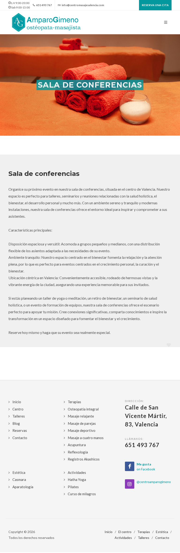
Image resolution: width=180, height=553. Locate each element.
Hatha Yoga (77, 479)
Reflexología (78, 452)
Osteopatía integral (83, 409)
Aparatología (22, 487)
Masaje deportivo (81, 430)
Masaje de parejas (82, 423)
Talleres (18, 416)
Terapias (74, 402)
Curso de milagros (82, 494)
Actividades (77, 472)
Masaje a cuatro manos (86, 438)
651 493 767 (44, 5)
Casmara (19, 479)
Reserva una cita (155, 5)
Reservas (19, 430)
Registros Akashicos (84, 459)
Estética (18, 472)
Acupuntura (77, 445)
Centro (17, 409)
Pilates (73, 487)
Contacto (19, 438)
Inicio (16, 402)
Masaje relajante (81, 416)
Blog (16, 423)
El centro (124, 532)
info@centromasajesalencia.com (82, 5)
